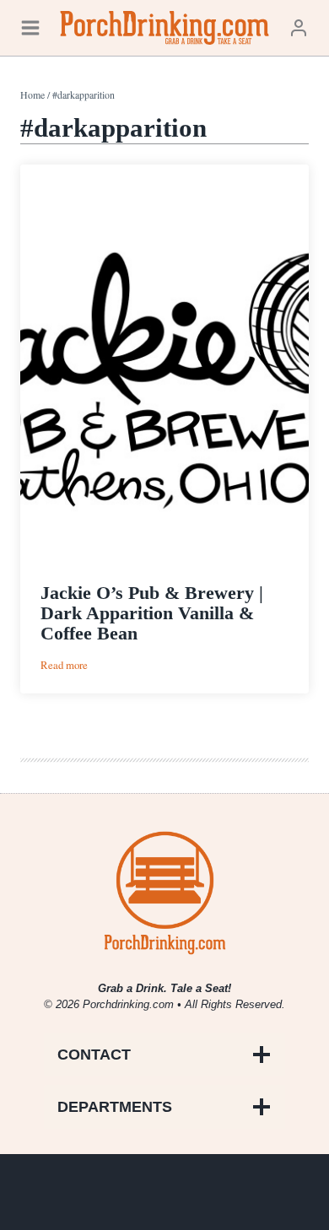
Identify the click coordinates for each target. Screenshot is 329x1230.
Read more (64, 665)
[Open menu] (30, 27)
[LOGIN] (299, 27)
